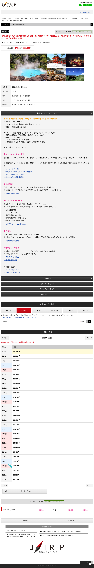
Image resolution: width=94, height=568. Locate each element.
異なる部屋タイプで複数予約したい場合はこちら (19, 317)
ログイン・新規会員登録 (83, 12)
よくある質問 (24, 520)
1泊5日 (85, 510)
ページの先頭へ (87, 562)
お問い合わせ (70, 520)
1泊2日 (41, 510)
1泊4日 (70, 510)
